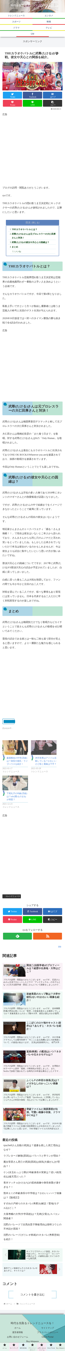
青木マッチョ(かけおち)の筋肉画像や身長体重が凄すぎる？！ (32, 1184)
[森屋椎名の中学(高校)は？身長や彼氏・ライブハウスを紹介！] (15, 747)
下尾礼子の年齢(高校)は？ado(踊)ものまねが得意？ (17, 796)
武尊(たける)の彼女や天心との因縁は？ (30, 242)
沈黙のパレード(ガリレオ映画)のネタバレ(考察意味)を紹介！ (31, 1237)
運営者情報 (17, 1332)
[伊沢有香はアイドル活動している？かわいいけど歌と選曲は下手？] (44, 747)
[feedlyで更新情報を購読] (17, 936)
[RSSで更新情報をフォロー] (47, 936)
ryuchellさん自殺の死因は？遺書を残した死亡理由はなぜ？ (31, 1147)
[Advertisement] (32, 149)
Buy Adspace (32, 1341)
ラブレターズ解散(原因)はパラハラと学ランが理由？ (32, 1155)
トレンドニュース (12, 896)
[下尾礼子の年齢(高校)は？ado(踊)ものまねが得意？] (15, 783)
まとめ (15, 247)
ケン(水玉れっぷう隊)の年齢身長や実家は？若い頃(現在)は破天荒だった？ (32, 1174)
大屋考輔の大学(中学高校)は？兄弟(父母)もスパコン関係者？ (31, 1216)
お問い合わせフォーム (17, 1337)
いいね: (18, 251)
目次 (28, 222)
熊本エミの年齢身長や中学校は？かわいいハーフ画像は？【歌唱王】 (32, 1195)
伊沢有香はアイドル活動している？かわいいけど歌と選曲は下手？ (45, 761)
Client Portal (47, 1337)
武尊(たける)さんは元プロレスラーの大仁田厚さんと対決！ (34, 236)
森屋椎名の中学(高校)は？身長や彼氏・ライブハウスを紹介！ (17, 761)
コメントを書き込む (32, 1294)
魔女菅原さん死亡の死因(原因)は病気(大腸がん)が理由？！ (31, 1163)
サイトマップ (47, 1328)
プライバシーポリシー (47, 1332)
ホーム (17, 1328)
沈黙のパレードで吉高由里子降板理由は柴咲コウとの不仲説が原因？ (32, 1226)
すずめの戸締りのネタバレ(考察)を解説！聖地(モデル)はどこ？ (31, 1205)
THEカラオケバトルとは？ (24, 229)
